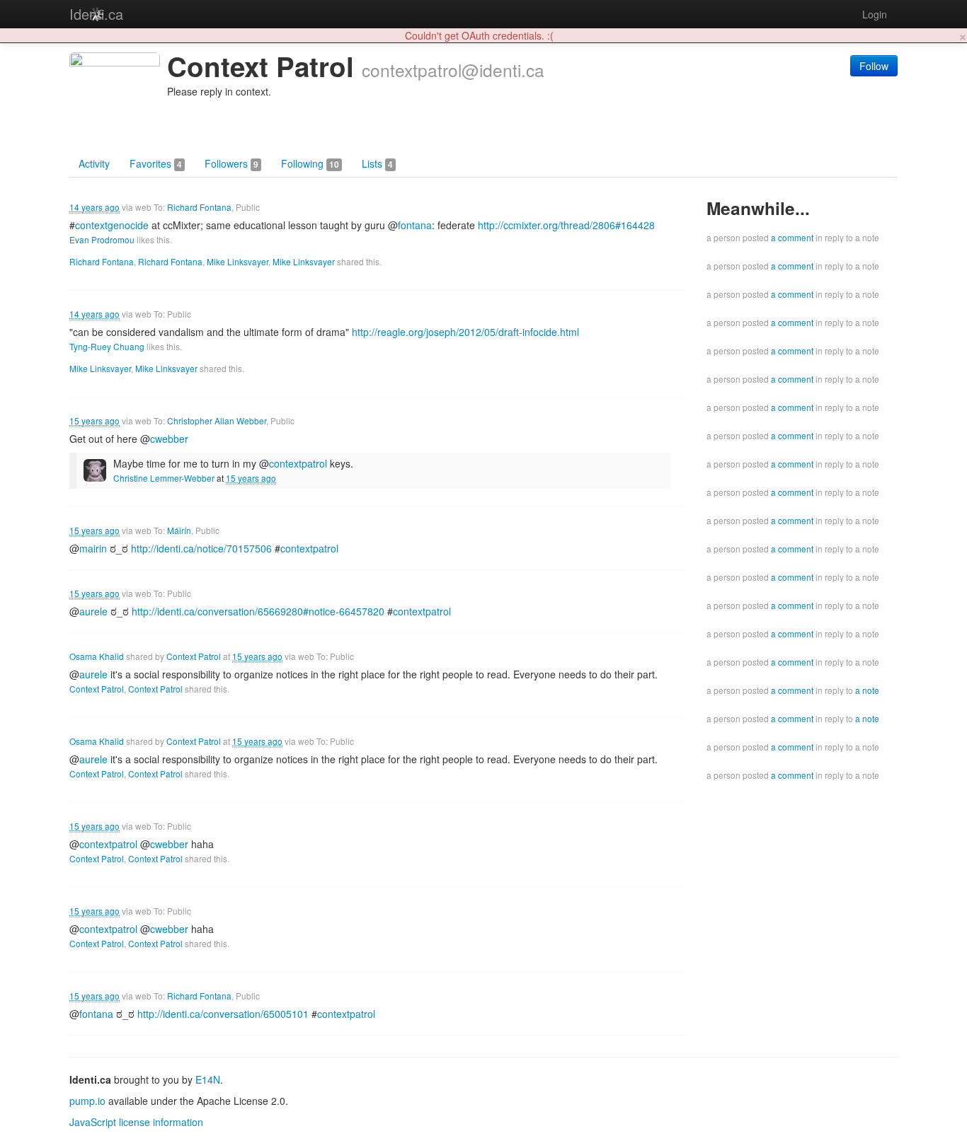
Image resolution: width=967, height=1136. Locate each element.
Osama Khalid (96, 656)
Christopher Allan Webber (216, 421)
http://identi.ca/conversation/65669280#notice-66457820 (258, 611)
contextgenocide (112, 225)
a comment (792, 237)
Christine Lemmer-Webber (163, 478)
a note (867, 690)
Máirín (179, 530)
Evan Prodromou (102, 239)
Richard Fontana (199, 207)
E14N (207, 1079)
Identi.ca (96, 14)
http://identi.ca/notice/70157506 (201, 548)
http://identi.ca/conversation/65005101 (223, 1014)
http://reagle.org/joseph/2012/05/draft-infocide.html (465, 332)
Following (310, 163)
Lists (377, 163)
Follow (873, 66)
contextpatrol (309, 548)
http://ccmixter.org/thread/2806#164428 (566, 225)
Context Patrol (193, 656)
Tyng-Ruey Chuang (106, 346)
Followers (231, 163)
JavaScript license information (136, 1122)
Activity (94, 163)
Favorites (156, 163)
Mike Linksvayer (237, 261)
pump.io (87, 1101)
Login (874, 14)
